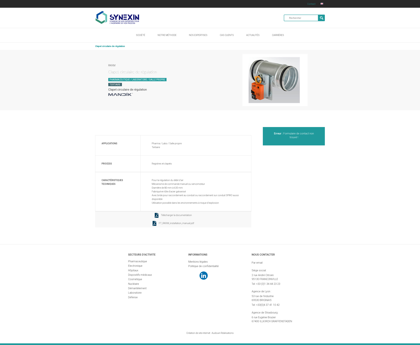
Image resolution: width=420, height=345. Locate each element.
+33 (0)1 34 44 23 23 (268, 283)
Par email (257, 262)
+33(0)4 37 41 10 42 (268, 304)
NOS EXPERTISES (198, 35)
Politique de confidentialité (203, 266)
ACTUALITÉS (253, 35)
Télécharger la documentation (176, 215)
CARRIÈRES (278, 35)
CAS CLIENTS (227, 35)
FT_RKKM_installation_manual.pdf (176, 223)
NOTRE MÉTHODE (167, 35)
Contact (311, 4)
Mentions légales (198, 261)
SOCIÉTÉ (140, 35)
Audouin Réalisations (210, 333)
